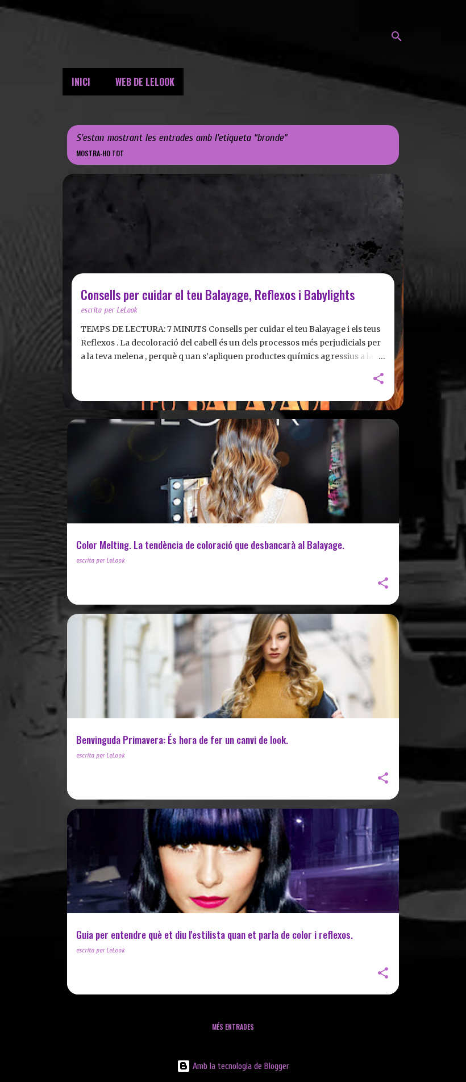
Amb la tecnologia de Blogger (239, 1066)
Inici (81, 82)
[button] (378, 380)
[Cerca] (396, 36)
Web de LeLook (144, 82)
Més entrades (233, 1026)
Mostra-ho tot (100, 153)
